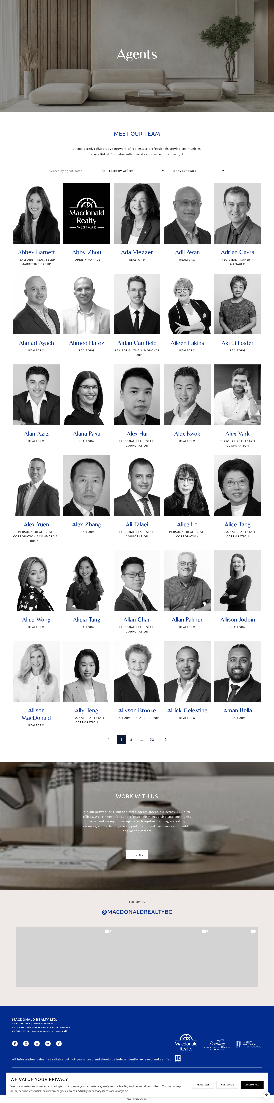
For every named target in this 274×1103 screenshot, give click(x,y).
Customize (227, 1084)
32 (152, 739)
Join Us (137, 855)
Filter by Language (183, 170)
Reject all (203, 1084)
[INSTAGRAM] (26, 1043)
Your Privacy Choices (137, 1098)
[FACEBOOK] (15, 1043)
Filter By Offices (121, 170)
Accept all (252, 1084)
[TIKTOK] (59, 1043)
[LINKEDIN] (37, 1043)
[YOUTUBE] (48, 1043)
